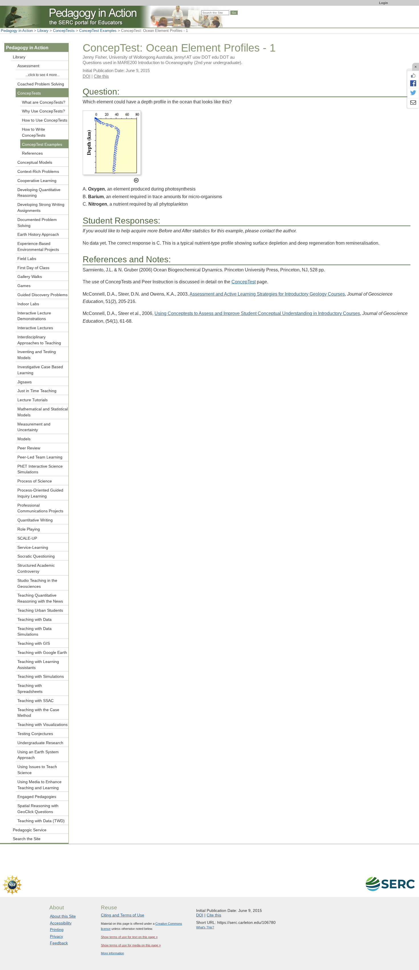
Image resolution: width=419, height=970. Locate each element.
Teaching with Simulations (40, 676)
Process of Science (34, 481)
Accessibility (61, 923)
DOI (86, 76)
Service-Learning (32, 547)
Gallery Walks (29, 276)
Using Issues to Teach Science (37, 769)
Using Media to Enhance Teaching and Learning (39, 784)
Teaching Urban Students (40, 610)
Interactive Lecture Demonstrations (34, 316)
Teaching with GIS (33, 643)
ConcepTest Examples (98, 30)
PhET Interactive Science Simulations (40, 469)
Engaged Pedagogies (36, 796)
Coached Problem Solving (40, 84)
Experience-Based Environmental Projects (38, 246)
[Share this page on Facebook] (413, 83)
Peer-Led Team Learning (39, 457)
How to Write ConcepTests (33, 132)
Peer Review (28, 448)
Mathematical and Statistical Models (42, 412)
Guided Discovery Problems (42, 294)
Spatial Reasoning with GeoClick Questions (37, 808)
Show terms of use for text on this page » (129, 937)
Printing (57, 929)
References (32, 153)
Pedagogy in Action (17, 30)
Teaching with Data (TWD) (41, 820)
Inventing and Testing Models (36, 354)
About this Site (63, 916)
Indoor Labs (28, 304)
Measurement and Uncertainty (33, 427)
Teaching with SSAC (35, 700)
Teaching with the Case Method (38, 712)
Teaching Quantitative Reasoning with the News (40, 598)
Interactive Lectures (35, 328)
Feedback (59, 943)
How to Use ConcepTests (44, 120)
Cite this (101, 76)
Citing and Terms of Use (122, 915)
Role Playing (28, 529)
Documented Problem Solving (37, 222)
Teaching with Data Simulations (34, 631)
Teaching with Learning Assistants (38, 664)
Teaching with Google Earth (42, 652)
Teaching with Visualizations (42, 724)
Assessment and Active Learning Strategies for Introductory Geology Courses (267, 294)
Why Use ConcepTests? (43, 111)
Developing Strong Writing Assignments (40, 207)
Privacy (56, 936)
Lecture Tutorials (32, 400)
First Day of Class (33, 267)
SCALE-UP (27, 538)
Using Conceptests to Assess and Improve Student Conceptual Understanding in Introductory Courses (257, 313)
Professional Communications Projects (40, 508)
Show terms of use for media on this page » (131, 945)
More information (112, 953)
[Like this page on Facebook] (413, 75)
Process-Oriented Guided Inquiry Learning (40, 493)
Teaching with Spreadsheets (29, 688)
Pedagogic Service (29, 830)
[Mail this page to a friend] (413, 103)
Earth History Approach (38, 234)
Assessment (28, 66)
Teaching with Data (34, 619)
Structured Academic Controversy (36, 568)
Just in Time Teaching (36, 390)
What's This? (205, 927)
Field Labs (26, 258)
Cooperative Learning (36, 180)
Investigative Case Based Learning (40, 370)
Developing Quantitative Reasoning (38, 192)
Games (23, 285)
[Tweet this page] (413, 93)
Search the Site (26, 838)
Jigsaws (24, 382)
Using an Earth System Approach (38, 755)
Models (23, 439)
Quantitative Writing (35, 520)
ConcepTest (243, 281)
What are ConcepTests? (43, 102)
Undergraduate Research (40, 742)
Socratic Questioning (36, 556)
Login (383, 3)
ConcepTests (64, 30)
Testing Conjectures (35, 733)
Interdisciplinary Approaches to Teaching (39, 340)
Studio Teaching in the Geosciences (37, 583)
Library (42, 30)
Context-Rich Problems (38, 171)
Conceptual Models (34, 162)
